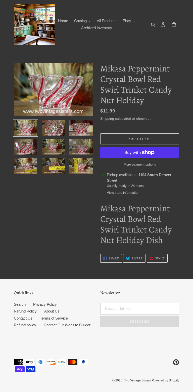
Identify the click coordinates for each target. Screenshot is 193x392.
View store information (123, 192)
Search (20, 304)
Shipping (107, 118)
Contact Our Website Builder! (67, 325)
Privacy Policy (45, 304)
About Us (52, 311)
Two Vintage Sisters (137, 380)
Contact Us (23, 318)
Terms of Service (54, 318)
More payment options (140, 164)
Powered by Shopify (165, 380)
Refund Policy (25, 311)
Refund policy (25, 325)
